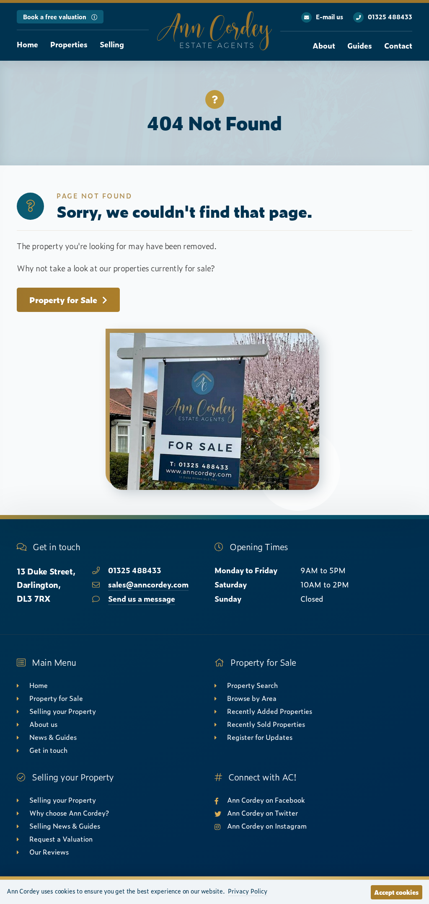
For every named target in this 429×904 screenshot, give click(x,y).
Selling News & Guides (64, 826)
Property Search (252, 685)
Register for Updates (259, 737)
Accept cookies (396, 892)
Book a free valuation (54, 16)
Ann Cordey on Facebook (266, 800)
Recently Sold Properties (266, 724)
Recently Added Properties (269, 711)
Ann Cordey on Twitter (262, 813)
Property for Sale (63, 300)
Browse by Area (252, 698)
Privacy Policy (247, 891)
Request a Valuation (61, 839)
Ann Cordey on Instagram (267, 826)
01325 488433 (390, 16)
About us (43, 724)
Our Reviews (49, 852)
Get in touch (48, 750)
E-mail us (329, 16)
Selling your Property (62, 711)
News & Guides (53, 737)
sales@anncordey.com (148, 584)
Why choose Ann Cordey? (69, 813)
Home (27, 44)
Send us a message (141, 598)
